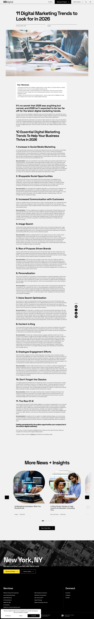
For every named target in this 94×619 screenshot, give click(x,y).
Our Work (50, 1)
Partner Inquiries (77, 1)
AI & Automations (7, 600)
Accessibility (6, 604)
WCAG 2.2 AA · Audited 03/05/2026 (69, 616)
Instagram (68, 595)
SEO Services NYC (38, 597)
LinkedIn (68, 597)
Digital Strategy (38, 600)
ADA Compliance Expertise (40, 592)
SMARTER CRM (7, 602)
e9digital (33, 434)
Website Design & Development (11, 592)
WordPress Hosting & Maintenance (11, 607)
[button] (7, 497)
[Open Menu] (90, 2)
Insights (49, 25)
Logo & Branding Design (9, 595)
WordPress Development (40, 595)
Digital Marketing (7, 597)
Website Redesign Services (41, 602)
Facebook (68, 592)
